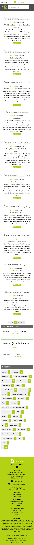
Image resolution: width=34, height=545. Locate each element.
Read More (16, 43)
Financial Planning (9, 438)
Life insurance (24, 390)
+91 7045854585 (21, 2)
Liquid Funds (15, 425)
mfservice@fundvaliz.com (18, 484)
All (4, 447)
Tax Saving (17, 505)
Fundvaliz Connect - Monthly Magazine (14, 407)
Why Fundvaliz (17, 494)
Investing (20, 385)
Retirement (23, 398)
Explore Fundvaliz (17, 503)
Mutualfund (17, 372)
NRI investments (8, 429)
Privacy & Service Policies (17, 512)
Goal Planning (7, 385)
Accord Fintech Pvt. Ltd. (17, 542)
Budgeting (6, 376)
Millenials (17, 416)
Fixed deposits (8, 381)
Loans (5, 394)
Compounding (23, 429)
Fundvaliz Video (8, 412)
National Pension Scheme (21, 394)
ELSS (5, 442)
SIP (4, 425)
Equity (5, 372)
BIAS (21, 438)
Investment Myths (9, 390)
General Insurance (23, 381)
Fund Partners (17, 496)
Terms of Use (17, 510)
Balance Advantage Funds (11, 434)
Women (6, 416)
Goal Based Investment (17, 501)
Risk (5, 403)
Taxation (15, 403)
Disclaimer (17, 514)
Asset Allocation (19, 420)
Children (6, 420)
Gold (20, 412)
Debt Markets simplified (22, 376)
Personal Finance (8, 398)
